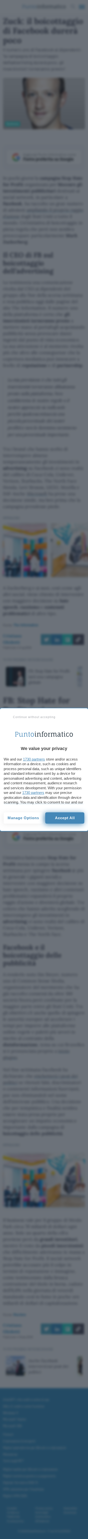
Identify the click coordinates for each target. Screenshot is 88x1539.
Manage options (23, 818)
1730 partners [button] (34, 759)
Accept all (65, 818)
